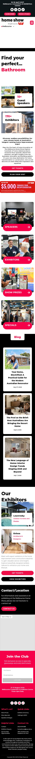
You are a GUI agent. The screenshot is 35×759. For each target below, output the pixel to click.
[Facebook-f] (12, 703)
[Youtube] (19, 9)
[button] (32, 23)
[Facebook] (12, 9)
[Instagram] (15, 9)
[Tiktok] (23, 9)
